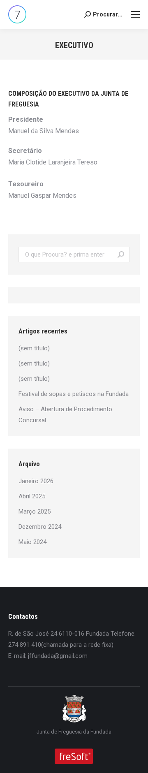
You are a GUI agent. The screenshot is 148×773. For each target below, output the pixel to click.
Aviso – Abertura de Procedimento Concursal (65, 414)
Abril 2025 (31, 496)
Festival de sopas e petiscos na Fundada (73, 394)
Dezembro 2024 (39, 526)
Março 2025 (34, 511)
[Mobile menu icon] (135, 14)
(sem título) (34, 348)
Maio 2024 (32, 542)
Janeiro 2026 (35, 481)
